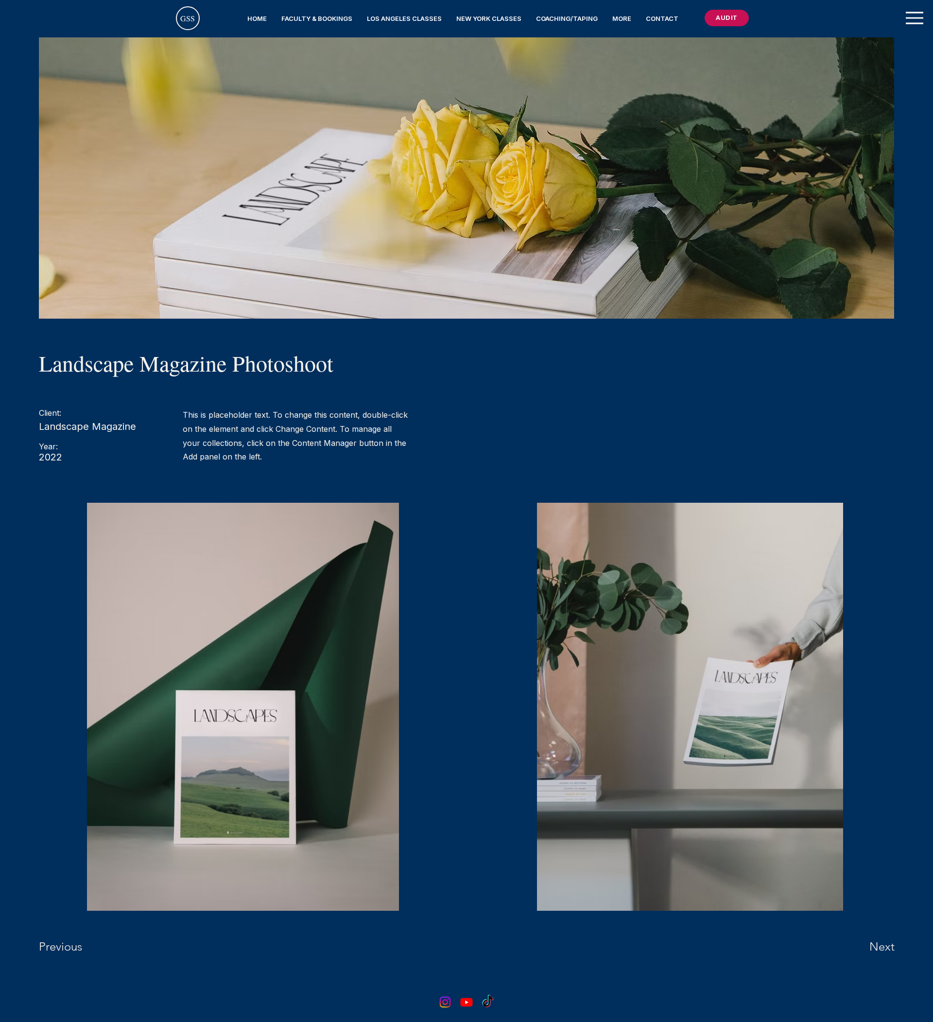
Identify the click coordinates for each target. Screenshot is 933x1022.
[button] (317, 18)
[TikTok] (488, 1002)
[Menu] (914, 18)
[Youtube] (466, 1002)
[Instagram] (445, 1002)
